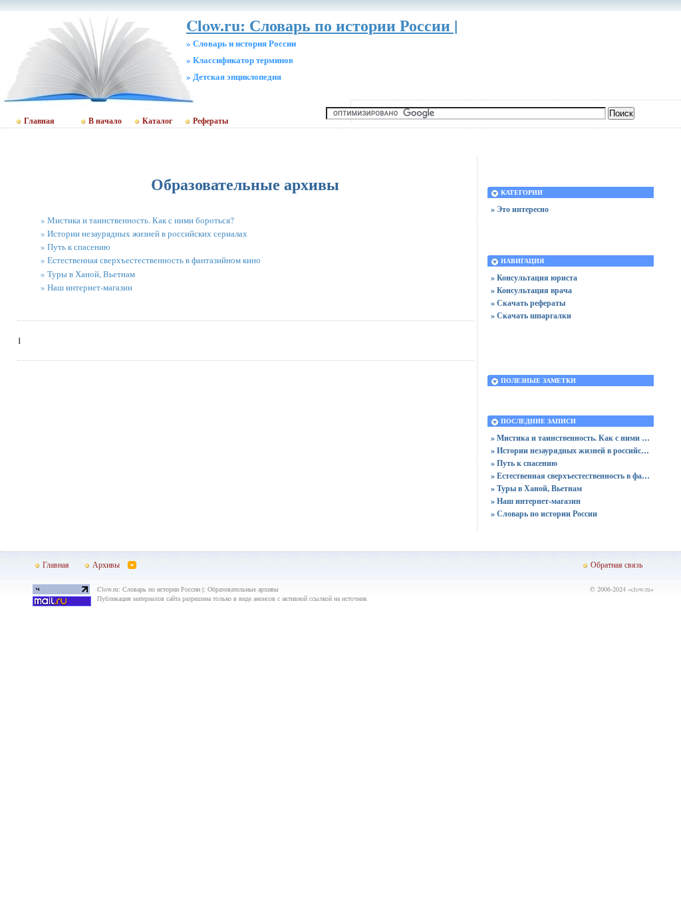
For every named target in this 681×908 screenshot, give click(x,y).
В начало (105, 121)
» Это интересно (520, 209)
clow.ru (640, 589)
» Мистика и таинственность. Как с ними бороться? (137, 220)
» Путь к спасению (75, 247)
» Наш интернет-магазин (86, 287)
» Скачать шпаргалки (531, 315)
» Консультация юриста (534, 277)
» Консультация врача (531, 290)
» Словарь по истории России (544, 513)
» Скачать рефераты (528, 302)
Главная (39, 121)
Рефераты (210, 121)
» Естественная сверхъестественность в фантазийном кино (151, 260)
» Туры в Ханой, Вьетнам (88, 274)
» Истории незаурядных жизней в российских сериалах (144, 233)
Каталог (157, 121)
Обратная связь (616, 564)
